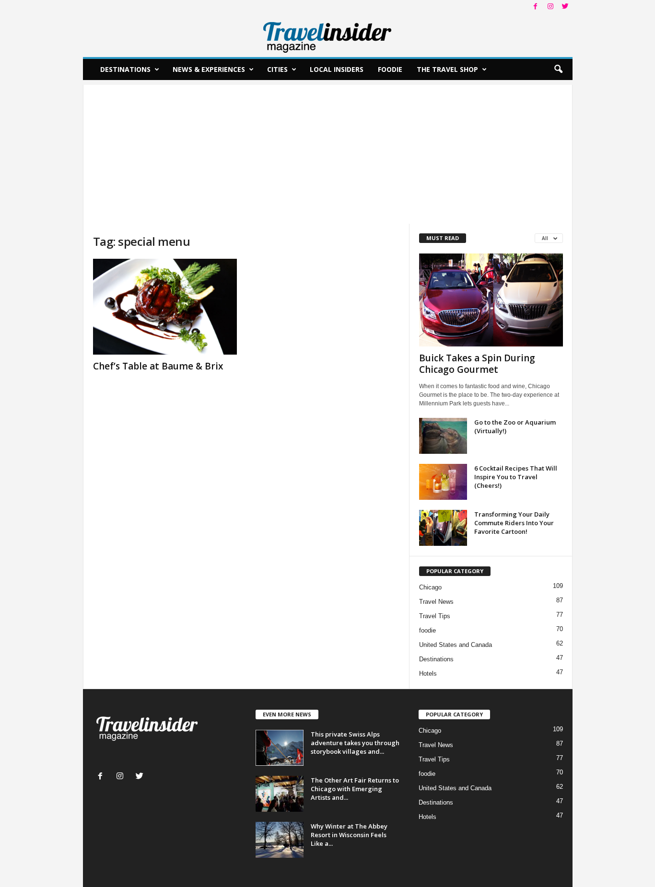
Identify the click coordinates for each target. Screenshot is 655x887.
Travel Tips (434, 616)
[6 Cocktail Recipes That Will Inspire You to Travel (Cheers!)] (443, 482)
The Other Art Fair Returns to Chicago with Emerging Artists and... (355, 789)
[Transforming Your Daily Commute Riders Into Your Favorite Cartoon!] (443, 528)
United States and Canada (455, 644)
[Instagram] (550, 7)
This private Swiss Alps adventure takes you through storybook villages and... (355, 743)
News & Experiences (209, 69)
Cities (277, 69)
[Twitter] (565, 7)
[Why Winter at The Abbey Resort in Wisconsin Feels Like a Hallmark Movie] (280, 840)
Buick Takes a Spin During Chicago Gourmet (477, 364)
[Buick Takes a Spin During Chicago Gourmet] (491, 299)
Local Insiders (336, 69)
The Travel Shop (447, 69)
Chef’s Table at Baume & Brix (158, 366)
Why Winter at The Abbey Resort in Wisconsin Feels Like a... (349, 835)
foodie (427, 630)
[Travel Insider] (328, 35)
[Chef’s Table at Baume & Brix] (165, 307)
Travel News (436, 601)
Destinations (125, 69)
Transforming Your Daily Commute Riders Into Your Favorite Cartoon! (514, 523)
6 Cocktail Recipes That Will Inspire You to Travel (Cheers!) (515, 477)
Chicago (430, 587)
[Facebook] (535, 7)
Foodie (390, 69)
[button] (558, 69)
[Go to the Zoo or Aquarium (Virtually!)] (443, 436)
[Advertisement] (328, 152)
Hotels (428, 673)
